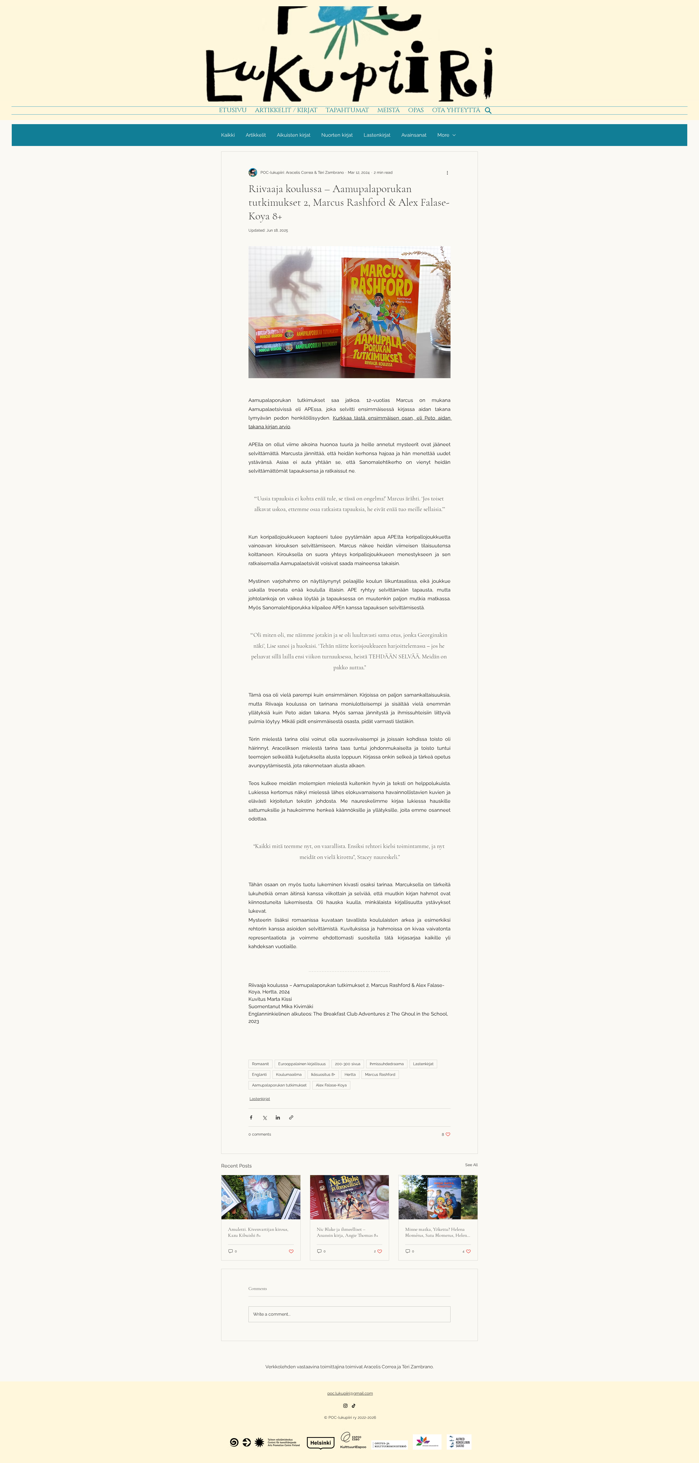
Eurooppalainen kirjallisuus (302, 1064)
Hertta (350, 1074)
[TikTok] (353, 1405)
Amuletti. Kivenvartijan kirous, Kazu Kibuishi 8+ (258, 1232)
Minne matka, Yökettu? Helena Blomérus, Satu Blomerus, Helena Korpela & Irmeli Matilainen (437, 1232)
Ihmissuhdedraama (387, 1064)
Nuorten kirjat (337, 135)
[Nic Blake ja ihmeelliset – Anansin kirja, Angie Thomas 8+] (349, 1197)
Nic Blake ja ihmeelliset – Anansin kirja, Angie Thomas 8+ (347, 1232)
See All (471, 1165)
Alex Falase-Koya (331, 1085)
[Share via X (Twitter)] (264, 1117)
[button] (347, 110)
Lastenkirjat (377, 135)
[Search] (488, 110)
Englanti (259, 1074)
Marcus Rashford (380, 1074)
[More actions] (447, 172)
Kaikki (228, 135)
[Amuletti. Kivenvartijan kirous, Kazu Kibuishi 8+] (260, 1197)
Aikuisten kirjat (293, 135)
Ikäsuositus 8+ (323, 1074)
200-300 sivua (347, 1064)
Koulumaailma (289, 1074)
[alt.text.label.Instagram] (345, 1405)
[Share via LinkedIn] (277, 1117)
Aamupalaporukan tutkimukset (279, 1085)
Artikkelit (256, 135)
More (443, 135)
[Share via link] (291, 1117)
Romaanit (260, 1064)
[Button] (349, 53)
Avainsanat (413, 135)
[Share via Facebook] (251, 1117)
